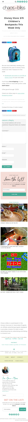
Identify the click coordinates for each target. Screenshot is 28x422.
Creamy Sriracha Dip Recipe (9, 223)
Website (4, 159)
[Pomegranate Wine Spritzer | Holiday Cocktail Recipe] (14, 236)
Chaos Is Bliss (14, 8)
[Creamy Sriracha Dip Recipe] (14, 213)
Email (4, 153)
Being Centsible (13, 115)
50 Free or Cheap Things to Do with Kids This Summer (13, 272)
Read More (5, 391)
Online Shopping (21, 115)
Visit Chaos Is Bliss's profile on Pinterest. (14, 345)
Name (4, 146)
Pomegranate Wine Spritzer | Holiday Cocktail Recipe (12, 247)
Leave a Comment (20, 36)
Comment (5, 131)
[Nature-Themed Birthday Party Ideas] (14, 284)
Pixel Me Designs (24, 420)
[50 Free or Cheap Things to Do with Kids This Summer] (14, 261)
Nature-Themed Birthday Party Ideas (12, 292)
